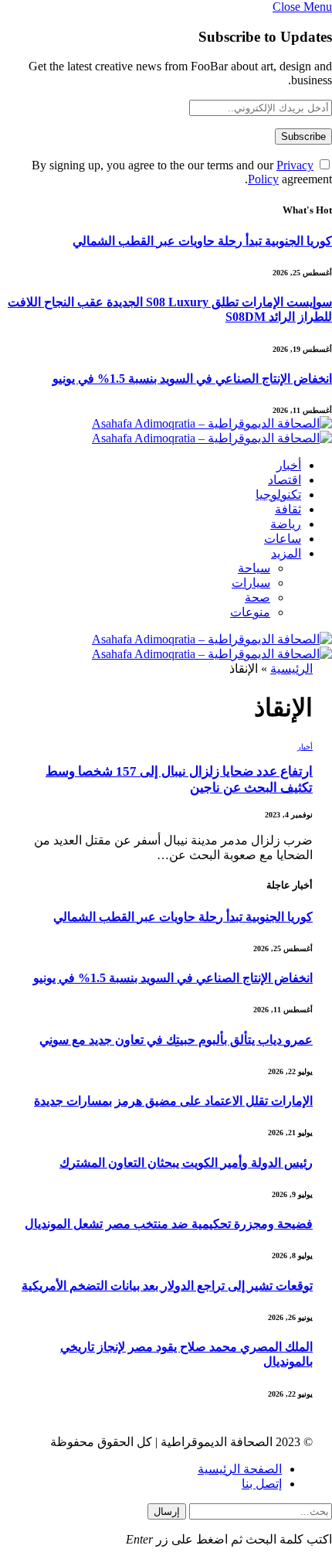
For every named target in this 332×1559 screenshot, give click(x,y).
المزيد (286, 553)
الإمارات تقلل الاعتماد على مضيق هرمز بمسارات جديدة (173, 1100)
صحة (257, 597)
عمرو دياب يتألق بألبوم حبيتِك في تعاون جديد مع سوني (176, 1039)
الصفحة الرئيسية (240, 1468)
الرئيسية (291, 668)
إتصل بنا (262, 1483)
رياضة (285, 523)
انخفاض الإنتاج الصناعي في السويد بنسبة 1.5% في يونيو (192, 378)
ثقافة (288, 509)
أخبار (288, 465)
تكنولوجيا (278, 494)
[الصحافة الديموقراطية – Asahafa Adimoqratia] (212, 433)
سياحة (254, 568)
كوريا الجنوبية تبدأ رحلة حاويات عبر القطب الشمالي (202, 240)
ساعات (282, 538)
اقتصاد (284, 479)
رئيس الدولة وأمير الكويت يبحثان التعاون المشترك (186, 1162)
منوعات (250, 612)
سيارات (251, 582)
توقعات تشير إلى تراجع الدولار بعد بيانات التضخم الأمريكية (167, 1285)
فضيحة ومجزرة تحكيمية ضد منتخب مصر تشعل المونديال (169, 1223)
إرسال (167, 1511)
